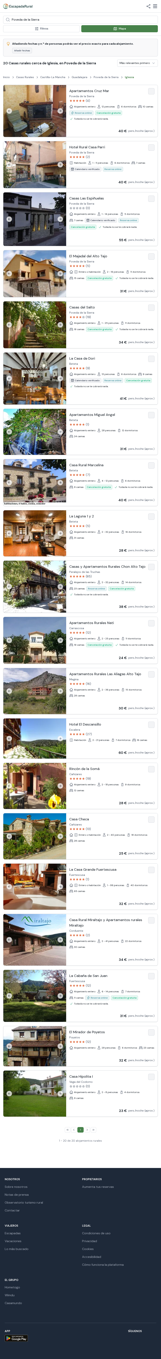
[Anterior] (9, 111)
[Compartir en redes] (148, 6)
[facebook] (97, 1338)
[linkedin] (154, 1338)
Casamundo (13, 1303)
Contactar (12, 1210)
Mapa (122, 28)
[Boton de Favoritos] (151, 91)
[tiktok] (125, 1338)
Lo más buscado (16, 1249)
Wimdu (10, 1295)
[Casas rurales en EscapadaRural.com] (17, 6)
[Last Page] (93, 1130)
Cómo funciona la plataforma (103, 1265)
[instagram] (106, 1338)
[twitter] (116, 1338)
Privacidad (89, 1241)
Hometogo (12, 1287)
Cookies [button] (88, 1249)
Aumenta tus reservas (98, 1187)
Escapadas (13, 1233)
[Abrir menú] (155, 6)
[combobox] (80, 20)
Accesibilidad (91, 1257)
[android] (16, 1338)
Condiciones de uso (96, 1233)
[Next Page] (87, 1130)
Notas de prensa (17, 1195)
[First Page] (67, 1130)
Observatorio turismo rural (24, 1202)
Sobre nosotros (16, 1187)
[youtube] (135, 1338)
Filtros (44, 28)
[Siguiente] (60, 111)
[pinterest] (144, 1338)
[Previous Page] (74, 1130)
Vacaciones (13, 1241)
